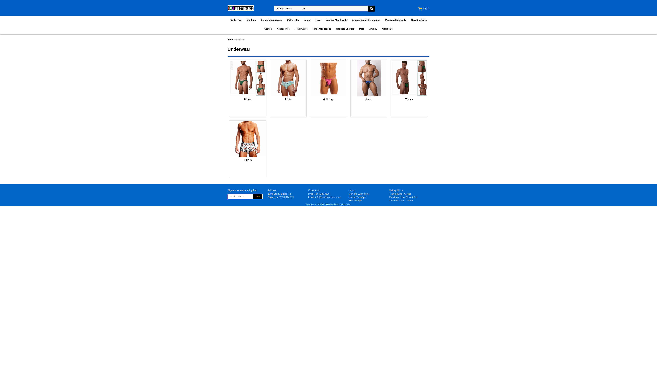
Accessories (283, 29)
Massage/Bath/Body (395, 20)
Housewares (301, 29)
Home (230, 39)
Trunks (248, 159)
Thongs (409, 99)
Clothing (251, 20)
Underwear (236, 20)
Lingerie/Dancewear (271, 20)
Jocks (368, 99)
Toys (317, 20)
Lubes (307, 20)
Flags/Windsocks (322, 29)
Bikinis (248, 99)
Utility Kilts (293, 20)
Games (268, 29)
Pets (361, 29)
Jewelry (373, 29)
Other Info (387, 29)
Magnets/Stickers (345, 29)
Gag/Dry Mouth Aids (336, 20)
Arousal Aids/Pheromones (366, 20)
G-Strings (328, 99)
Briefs (288, 99)
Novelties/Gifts (419, 20)
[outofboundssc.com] (241, 8)
